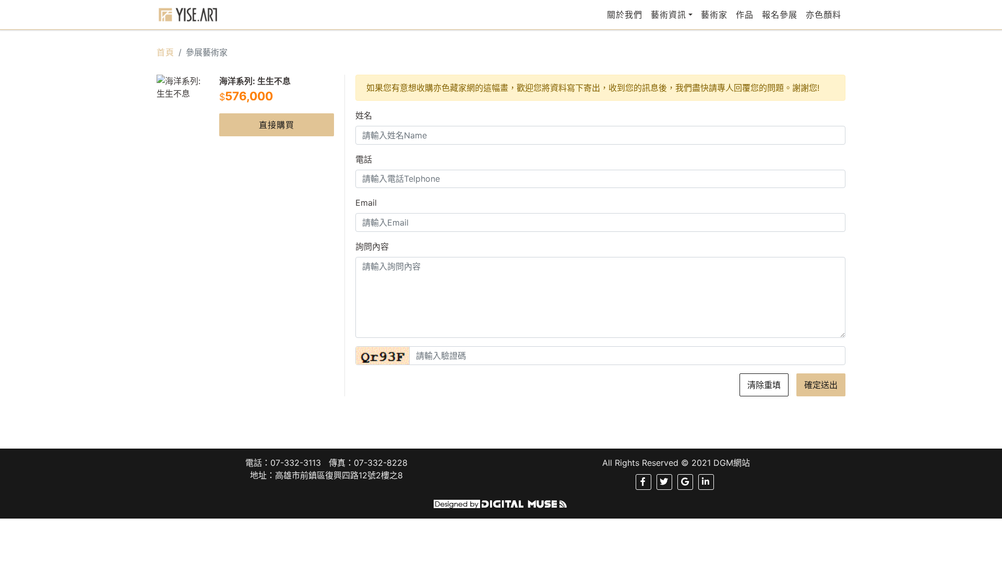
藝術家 (714, 14)
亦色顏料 (823, 14)
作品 (745, 14)
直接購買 (276, 125)
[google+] (685, 482)
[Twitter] (664, 482)
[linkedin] (706, 482)
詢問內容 (372, 246)
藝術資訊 (668, 14)
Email (366, 202)
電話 (363, 159)
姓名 (363, 115)
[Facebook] (643, 482)
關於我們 (624, 14)
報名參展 (779, 14)
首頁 (165, 52)
